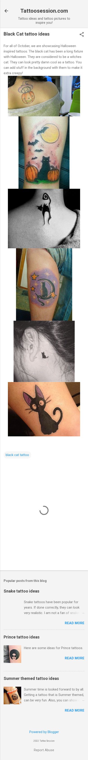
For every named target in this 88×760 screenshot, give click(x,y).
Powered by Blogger (44, 732)
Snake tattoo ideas (21, 591)
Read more (74, 623)
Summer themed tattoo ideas (31, 678)
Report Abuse (44, 750)
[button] (81, 35)
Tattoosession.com (44, 11)
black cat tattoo (17, 455)
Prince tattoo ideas (21, 637)
